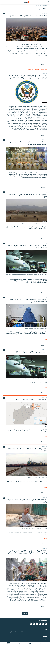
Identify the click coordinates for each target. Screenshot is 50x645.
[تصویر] (30, 643)
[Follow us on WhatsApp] (34, 624)
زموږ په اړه (45, 639)
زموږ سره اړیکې (44, 632)
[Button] (43, 64)
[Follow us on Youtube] (40, 624)
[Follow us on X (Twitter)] (43, 624)
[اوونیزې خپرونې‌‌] (19, 643)
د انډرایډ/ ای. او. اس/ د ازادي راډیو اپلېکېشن (16, 632)
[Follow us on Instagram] (37, 624)
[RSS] (31, 624)
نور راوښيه (25, 613)
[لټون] (41, 643)
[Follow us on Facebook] (46, 624)
